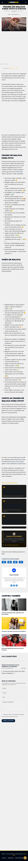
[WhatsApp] (14, 68)
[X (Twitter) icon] (14, 586)
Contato (4, 858)
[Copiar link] (11, 68)
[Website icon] (11, 586)
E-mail (4, 693)
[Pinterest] (4, 562)
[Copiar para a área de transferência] (21, 562)
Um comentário (14, 11)
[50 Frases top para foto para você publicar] (14, 623)
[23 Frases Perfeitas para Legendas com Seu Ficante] (14, 604)
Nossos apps (11, 858)
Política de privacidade (20, 858)
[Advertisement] (14, 48)
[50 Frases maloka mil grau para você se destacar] (14, 640)
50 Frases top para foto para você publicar (14, 631)
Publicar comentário (8, 720)
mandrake (20, 174)
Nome (4, 688)
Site (4, 697)
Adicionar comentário (8, 702)
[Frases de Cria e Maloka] (25, 857)
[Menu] (2, 2)
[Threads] (15, 562)
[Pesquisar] (25, 2)
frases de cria (18, 459)
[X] (17, 68)
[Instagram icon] (17, 586)
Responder (23, 668)
